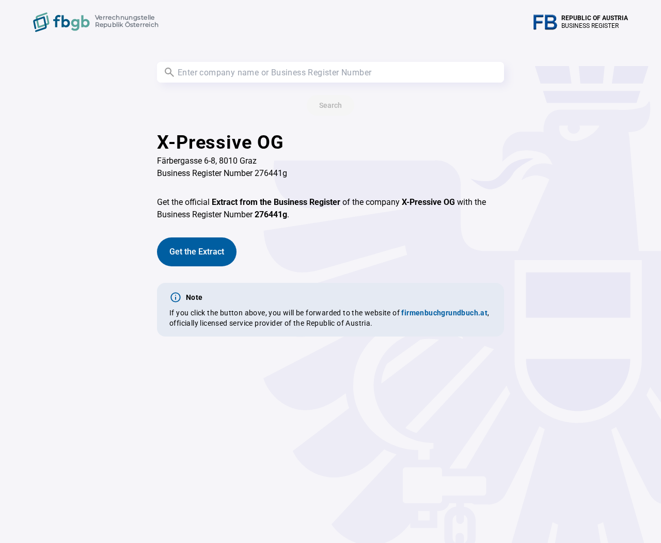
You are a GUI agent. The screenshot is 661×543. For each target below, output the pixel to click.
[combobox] (330, 72)
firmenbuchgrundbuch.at (444, 313)
